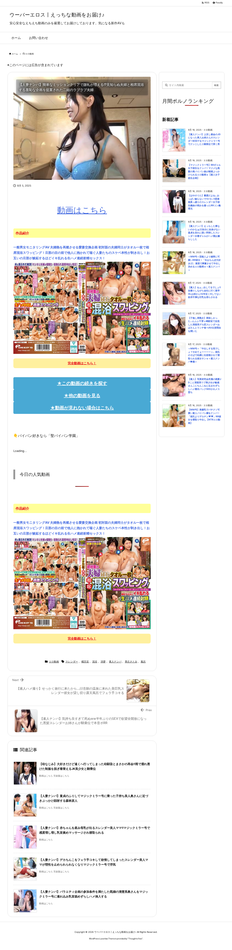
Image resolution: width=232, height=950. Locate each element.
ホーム (15, 54)
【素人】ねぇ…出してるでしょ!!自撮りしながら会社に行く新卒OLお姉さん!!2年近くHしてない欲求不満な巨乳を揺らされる (204, 292)
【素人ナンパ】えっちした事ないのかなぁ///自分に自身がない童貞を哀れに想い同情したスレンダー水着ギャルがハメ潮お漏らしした (204, 233)
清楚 (103, 661)
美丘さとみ (131, 661)
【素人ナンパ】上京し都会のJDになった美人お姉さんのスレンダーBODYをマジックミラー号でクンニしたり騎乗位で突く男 (204, 139)
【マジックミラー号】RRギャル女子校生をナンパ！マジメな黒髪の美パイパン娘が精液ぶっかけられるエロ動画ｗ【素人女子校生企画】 (204, 171)
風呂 (143, 661)
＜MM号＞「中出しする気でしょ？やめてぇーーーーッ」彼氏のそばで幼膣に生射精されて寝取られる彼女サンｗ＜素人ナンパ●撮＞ (204, 355)
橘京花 (85, 661)
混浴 (94, 661)
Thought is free (135, 938)
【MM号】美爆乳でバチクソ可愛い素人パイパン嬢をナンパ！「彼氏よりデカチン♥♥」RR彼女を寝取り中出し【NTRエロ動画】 (204, 416)
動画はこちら (82, 210)
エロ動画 (30, 54)
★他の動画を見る (82, 395)
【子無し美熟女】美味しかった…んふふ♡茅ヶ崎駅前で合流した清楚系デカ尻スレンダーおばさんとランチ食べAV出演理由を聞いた (204, 325)
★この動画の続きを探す (82, 383)
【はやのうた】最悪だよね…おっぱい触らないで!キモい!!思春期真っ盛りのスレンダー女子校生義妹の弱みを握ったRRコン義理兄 (204, 202)
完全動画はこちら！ (82, 363)
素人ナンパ (115, 661)
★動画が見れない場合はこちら (82, 407)
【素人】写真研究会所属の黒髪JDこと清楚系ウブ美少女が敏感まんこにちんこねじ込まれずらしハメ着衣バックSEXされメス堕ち (204, 386)
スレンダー (71, 661)
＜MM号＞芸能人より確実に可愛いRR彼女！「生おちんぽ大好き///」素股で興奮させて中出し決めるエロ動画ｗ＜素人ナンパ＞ (204, 263)
